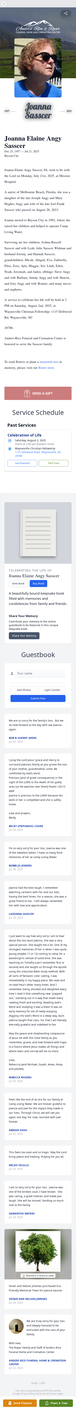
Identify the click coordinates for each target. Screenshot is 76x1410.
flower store (46, 367)
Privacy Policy (27, 1393)
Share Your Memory (24, 635)
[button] (38, 1254)
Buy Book (38, 583)
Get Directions (22, 463)
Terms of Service (48, 1393)
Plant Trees (53, 463)
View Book (18, 583)
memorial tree (49, 361)
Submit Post (38, 698)
